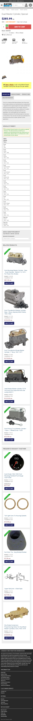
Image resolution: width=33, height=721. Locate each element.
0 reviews (11, 33)
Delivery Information (5, 682)
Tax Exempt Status (5, 677)
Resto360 (3, 672)
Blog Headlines (4, 703)
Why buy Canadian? (5, 679)
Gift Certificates (4, 700)
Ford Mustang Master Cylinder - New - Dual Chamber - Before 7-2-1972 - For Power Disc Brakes (15, 272)
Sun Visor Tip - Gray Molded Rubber (15, 552)
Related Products (8, 97)
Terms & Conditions (5, 685)
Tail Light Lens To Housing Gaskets (15, 516)
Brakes (8, 9)
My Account (3, 709)
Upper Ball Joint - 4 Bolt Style (13, 589)
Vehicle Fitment (15, 94)
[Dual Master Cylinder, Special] (16, 59)
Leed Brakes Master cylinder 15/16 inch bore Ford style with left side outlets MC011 (15, 390)
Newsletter (3, 714)
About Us (3, 680)
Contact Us (21, 1)
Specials (3, 702)
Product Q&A (26, 94)
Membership (4, 716)
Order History (4, 711)
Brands (2, 699)
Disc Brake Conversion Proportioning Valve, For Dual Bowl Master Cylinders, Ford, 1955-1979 (15, 627)
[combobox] (16, 238)
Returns (2, 693)
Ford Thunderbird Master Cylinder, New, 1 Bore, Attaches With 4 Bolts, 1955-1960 (15, 312)
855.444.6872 (13, 1)
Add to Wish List (7, 35)
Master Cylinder (14, 9)
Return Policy (4, 674)
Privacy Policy (4, 683)
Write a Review (19, 33)
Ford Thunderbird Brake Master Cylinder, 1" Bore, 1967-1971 (14, 351)
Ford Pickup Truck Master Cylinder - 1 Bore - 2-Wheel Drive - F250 (15, 429)
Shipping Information (6, 675)
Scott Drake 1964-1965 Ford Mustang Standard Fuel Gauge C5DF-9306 (13, 475)
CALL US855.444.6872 (24, 42)
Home (3, 9)
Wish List (3, 713)
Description (6, 94)
